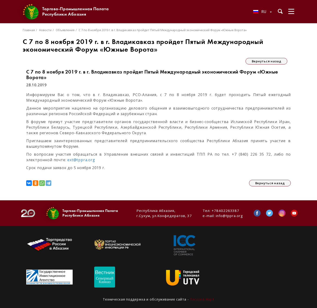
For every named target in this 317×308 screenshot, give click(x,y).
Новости (45, 30)
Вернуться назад (266, 61)
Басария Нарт (202, 299)
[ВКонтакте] (29, 183)
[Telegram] (48, 183)
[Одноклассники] (35, 183)
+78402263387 (225, 210)
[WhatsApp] (42, 183)
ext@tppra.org (81, 159)
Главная (29, 30)
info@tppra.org (229, 215)
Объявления (65, 30)
